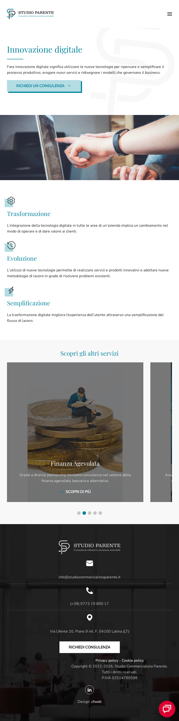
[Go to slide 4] (95, 513)
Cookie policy (133, 660)
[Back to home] (30, 14)
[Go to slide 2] (84, 513)
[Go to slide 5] (100, 513)
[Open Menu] (169, 14)
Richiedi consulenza (89, 647)
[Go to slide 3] (89, 513)
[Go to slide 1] (79, 513)
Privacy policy (107, 660)
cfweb (96, 701)
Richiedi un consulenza (40, 85)
